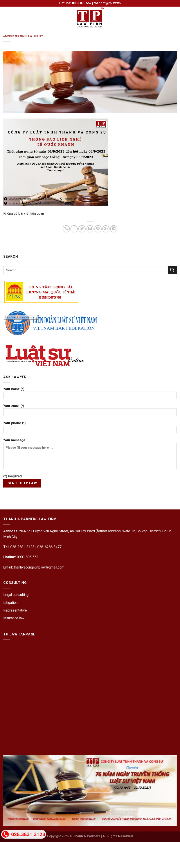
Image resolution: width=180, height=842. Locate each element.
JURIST (38, 36)
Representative (15, 610)
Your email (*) (13, 406)
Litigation (10, 603)
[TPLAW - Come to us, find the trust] (90, 18)
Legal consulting (16, 595)
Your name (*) (13, 389)
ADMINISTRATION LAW (17, 36)
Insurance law (13, 618)
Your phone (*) (14, 423)
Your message (14, 440)
